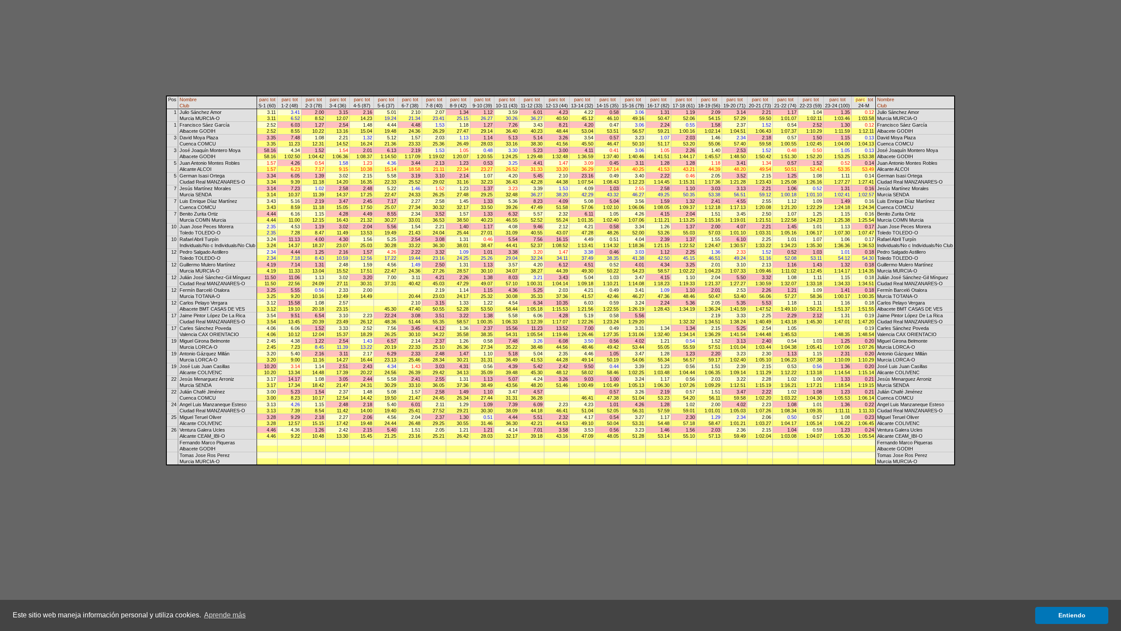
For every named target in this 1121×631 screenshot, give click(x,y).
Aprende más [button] (225, 615)
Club (184, 105)
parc (264, 99)
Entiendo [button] (1072, 615)
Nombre (188, 99)
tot (272, 99)
